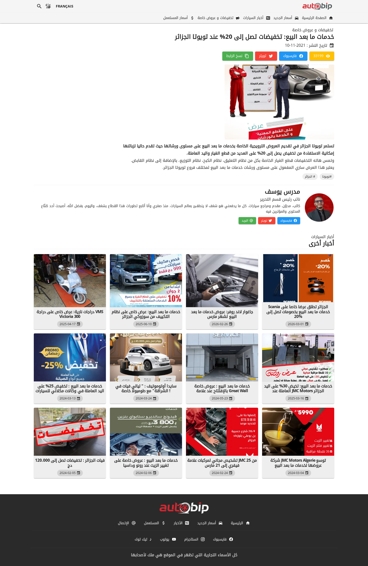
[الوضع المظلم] (48, 6)
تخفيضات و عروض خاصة (312, 30)
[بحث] (39, 6)
